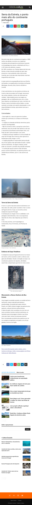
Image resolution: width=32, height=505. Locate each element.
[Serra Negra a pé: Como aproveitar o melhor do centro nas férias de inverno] (5, 400)
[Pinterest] (15, 26)
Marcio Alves (6, 22)
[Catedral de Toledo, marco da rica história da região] (26, 473)
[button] (2, 7)
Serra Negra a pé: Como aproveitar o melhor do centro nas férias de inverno (20, 400)
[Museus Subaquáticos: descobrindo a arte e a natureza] (26, 443)
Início (3, 11)
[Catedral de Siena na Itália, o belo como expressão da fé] (26, 451)
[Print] (25, 26)
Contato (19, 500)
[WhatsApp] (18, 26)
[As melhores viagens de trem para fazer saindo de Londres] (5, 385)
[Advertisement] (16, 3)
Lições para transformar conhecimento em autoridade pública (18, 378)
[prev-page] (2, 421)
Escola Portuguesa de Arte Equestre (10, 463)
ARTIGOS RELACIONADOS (8, 372)
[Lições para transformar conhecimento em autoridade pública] (5, 378)
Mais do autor (20, 372)
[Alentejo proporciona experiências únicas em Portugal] (26, 458)
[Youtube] (22, 495)
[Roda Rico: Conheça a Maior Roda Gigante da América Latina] (5, 415)
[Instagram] (18, 495)
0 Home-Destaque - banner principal (13, 11)
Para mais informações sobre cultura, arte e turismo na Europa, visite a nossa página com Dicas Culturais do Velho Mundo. (16, 351)
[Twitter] (11, 26)
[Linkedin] (22, 26)
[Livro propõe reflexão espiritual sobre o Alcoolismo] (5, 407)
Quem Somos (13, 500)
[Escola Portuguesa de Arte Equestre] (26, 465)
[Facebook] (8, 26)
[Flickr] (13, 495)
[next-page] (5, 421)
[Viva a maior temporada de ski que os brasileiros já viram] (5, 393)
